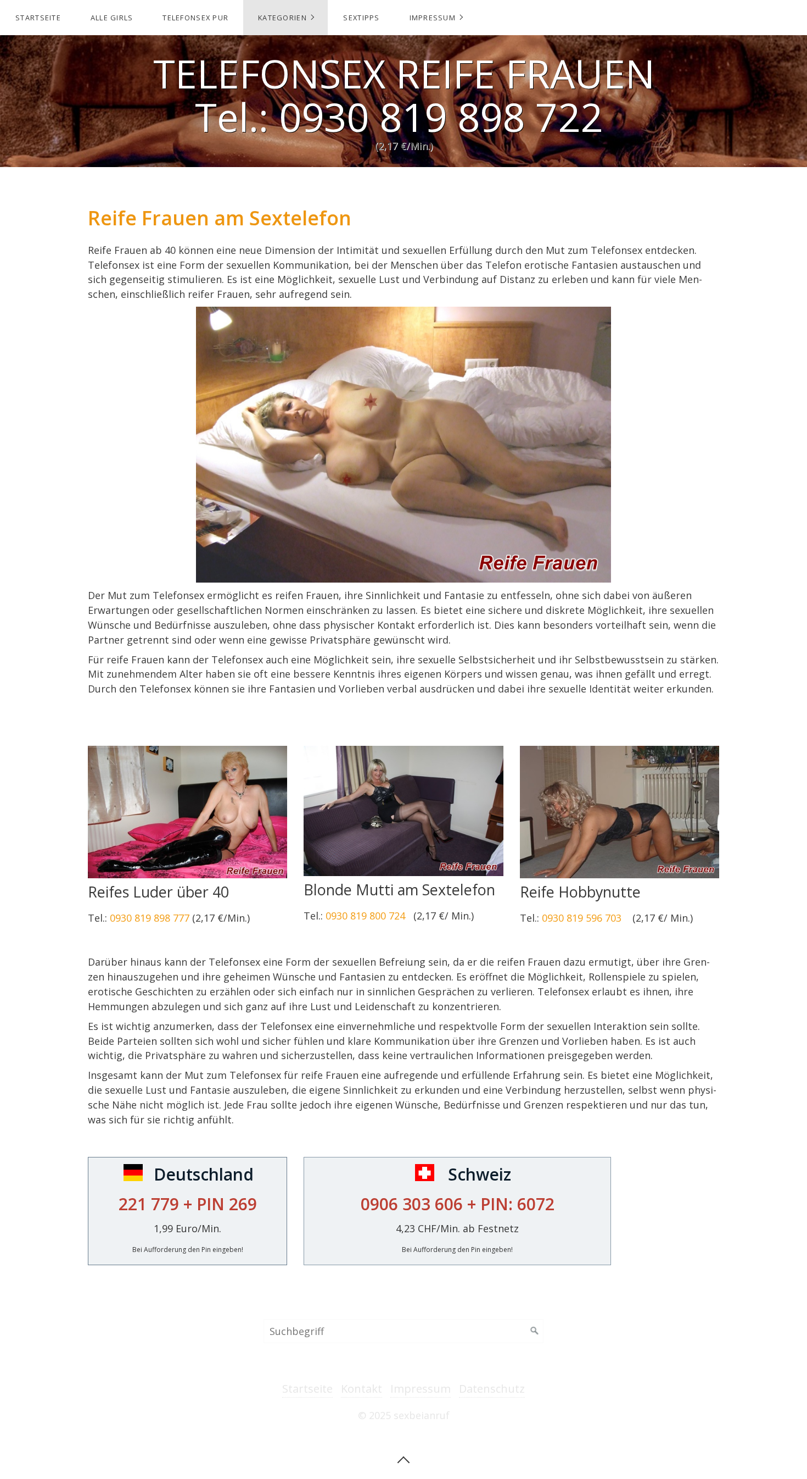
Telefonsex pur (195, 18)
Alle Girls (112, 18)
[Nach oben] (403, 1459)
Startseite (38, 18)
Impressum (433, 18)
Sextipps (361, 18)
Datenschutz (492, 1388)
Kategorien (282, 18)
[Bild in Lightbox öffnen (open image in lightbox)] (187, 812)
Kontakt (361, 1388)
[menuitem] (38, 17)
